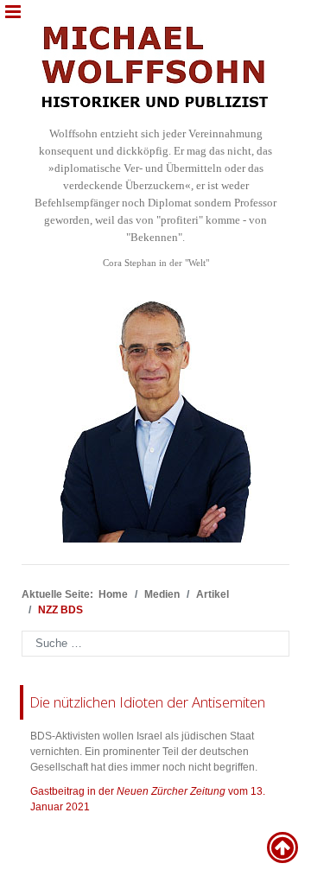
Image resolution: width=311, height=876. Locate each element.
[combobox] (155, 644)
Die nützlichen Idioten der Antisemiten (147, 702)
